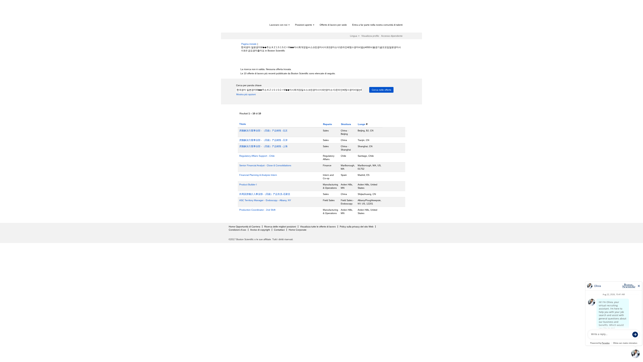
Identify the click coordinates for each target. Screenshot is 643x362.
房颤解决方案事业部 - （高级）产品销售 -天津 (263, 140)
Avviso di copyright (260, 229)
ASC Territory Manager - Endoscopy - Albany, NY (265, 200)
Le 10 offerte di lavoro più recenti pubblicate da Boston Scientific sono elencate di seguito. (288, 73)
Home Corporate (297, 229)
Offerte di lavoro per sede (333, 24)
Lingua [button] (354, 36)
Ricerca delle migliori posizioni (280, 226)
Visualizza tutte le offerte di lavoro (318, 226)
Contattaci (279, 229)
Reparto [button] (327, 124)
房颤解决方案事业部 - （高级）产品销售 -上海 (263, 146)
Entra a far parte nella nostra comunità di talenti (377, 24)
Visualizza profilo (370, 36)
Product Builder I (248, 184)
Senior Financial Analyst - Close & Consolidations (265, 165)
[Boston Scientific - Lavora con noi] (260, 12)
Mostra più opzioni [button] (246, 94)
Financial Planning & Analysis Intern (258, 175)
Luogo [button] (362, 124)
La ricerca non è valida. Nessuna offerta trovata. (266, 69)
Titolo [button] (242, 124)
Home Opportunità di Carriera (244, 226)
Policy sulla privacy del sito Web (356, 226)
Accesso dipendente (392, 36)
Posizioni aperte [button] (304, 24)
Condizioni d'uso (237, 229)
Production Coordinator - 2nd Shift (257, 209)
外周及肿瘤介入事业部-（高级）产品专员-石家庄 (264, 194)
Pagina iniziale (249, 44)
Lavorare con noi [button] (278, 24)
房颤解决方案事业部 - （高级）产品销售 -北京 (263, 130)
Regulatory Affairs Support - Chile (257, 156)
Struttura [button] (346, 124)
